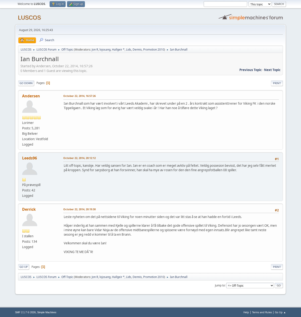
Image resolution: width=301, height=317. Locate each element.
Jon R (95, 50)
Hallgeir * (118, 50)
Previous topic (250, 70)
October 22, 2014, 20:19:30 (79, 209)
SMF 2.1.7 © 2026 (25, 312)
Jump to (220, 285)
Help (246, 312)
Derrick (29, 209)
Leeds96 (29, 158)
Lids (128, 50)
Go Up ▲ (280, 312)
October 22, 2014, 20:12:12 (79, 158)
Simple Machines (46, 312)
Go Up (24, 267)
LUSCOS (29, 17)
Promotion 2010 (153, 50)
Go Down (26, 83)
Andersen (31, 96)
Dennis (137, 50)
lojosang (105, 50)
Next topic (272, 70)
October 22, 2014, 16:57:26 (79, 96)
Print (277, 83)
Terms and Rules (262, 312)
